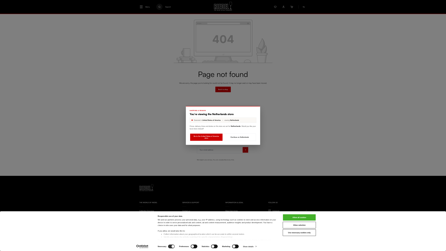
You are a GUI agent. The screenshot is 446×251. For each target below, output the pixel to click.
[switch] (194, 246)
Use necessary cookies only (299, 233)
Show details (248, 246)
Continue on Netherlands (240, 137)
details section (237, 240)
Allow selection (299, 225)
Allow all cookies (299, 217)
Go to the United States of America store (206, 137)
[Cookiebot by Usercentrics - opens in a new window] (142, 246)
